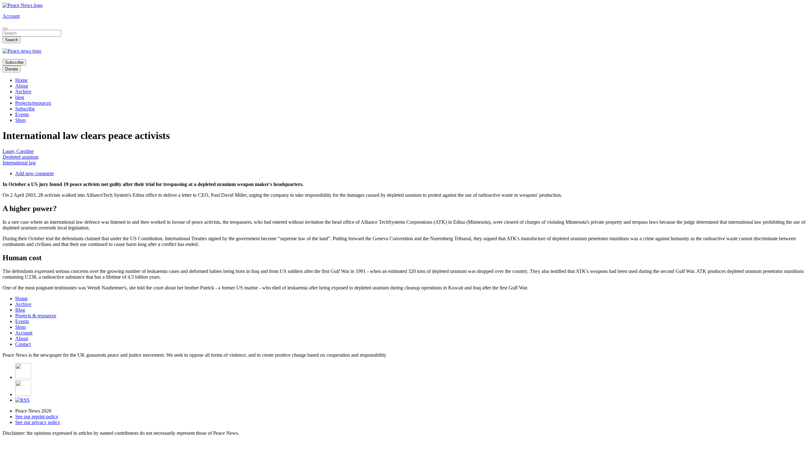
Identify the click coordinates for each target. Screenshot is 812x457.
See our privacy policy (37, 422)
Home (21, 80)
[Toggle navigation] (5, 29)
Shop (20, 120)
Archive (23, 91)
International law (19, 162)
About (21, 86)
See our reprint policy (36, 416)
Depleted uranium (20, 157)
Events (22, 114)
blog (19, 97)
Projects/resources (33, 103)
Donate (11, 69)
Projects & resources (35, 315)
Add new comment (34, 173)
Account (11, 16)
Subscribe (14, 62)
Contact (23, 344)
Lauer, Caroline (18, 151)
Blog (20, 310)
